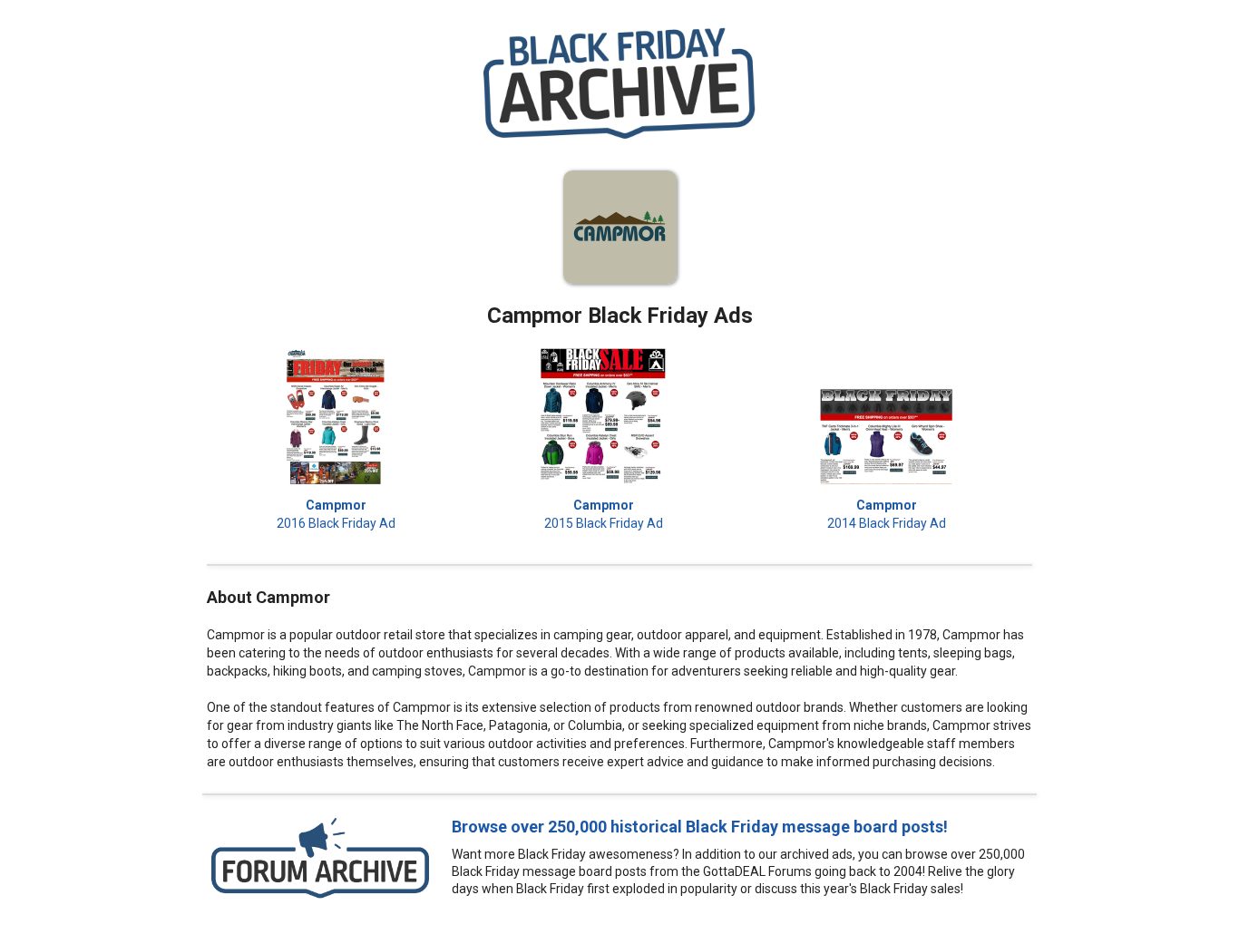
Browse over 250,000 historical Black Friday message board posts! (700, 826)
